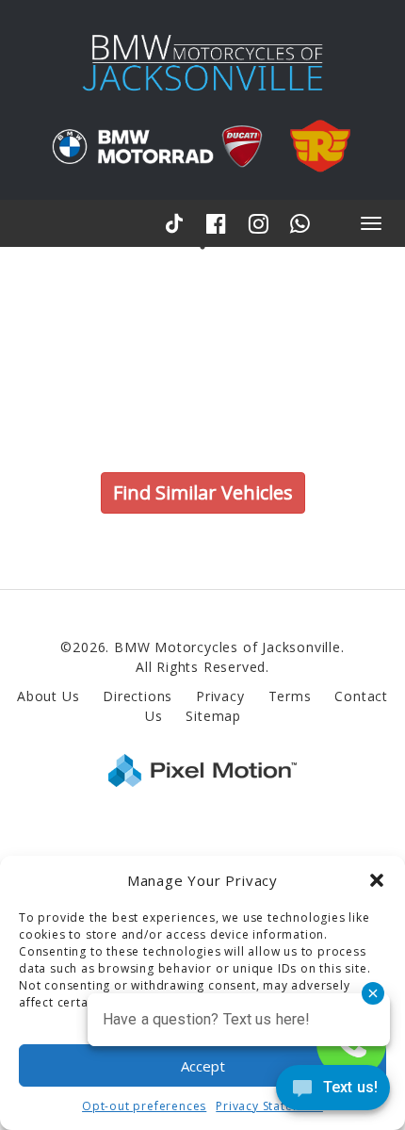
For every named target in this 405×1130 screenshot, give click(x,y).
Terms (290, 696)
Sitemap (213, 716)
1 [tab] (203, 246)
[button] (376, 880)
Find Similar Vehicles (203, 492)
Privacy (220, 696)
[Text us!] (333, 1092)
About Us (48, 696)
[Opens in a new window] (177, 222)
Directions (137, 696)
